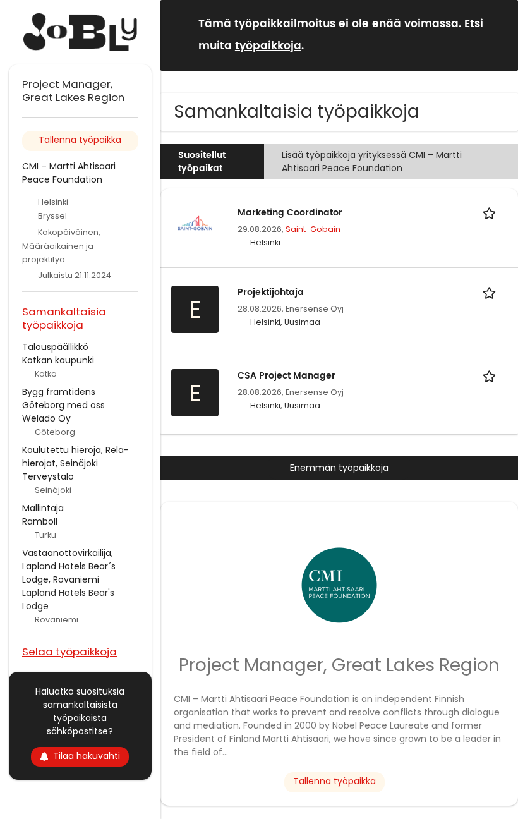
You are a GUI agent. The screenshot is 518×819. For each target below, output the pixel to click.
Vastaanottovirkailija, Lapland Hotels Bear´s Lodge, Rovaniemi (69, 566)
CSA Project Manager (286, 375)
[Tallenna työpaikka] (491, 212)
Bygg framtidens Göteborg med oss (63, 398)
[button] (498, 34)
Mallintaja (43, 508)
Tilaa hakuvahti (86, 755)
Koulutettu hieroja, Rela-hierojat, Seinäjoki (75, 457)
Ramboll (39, 521)
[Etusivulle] (80, 32)
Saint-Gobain (313, 229)
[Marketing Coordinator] (195, 222)
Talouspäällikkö (55, 347)
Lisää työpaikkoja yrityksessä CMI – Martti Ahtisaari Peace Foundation (372, 161)
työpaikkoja (268, 46)
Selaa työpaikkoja (69, 651)
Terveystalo (48, 476)
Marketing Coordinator (290, 212)
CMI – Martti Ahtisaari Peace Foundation (69, 173)
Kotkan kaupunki (58, 360)
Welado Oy (46, 418)
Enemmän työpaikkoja (339, 467)
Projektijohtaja (271, 292)
